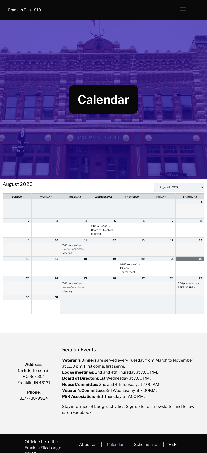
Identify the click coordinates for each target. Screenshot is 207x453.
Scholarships (146, 444)
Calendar (115, 444)
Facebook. (82, 412)
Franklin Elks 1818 (24, 10)
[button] (183, 9)
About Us (87, 444)
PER (173, 444)
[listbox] (179, 187)
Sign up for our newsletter (150, 406)
